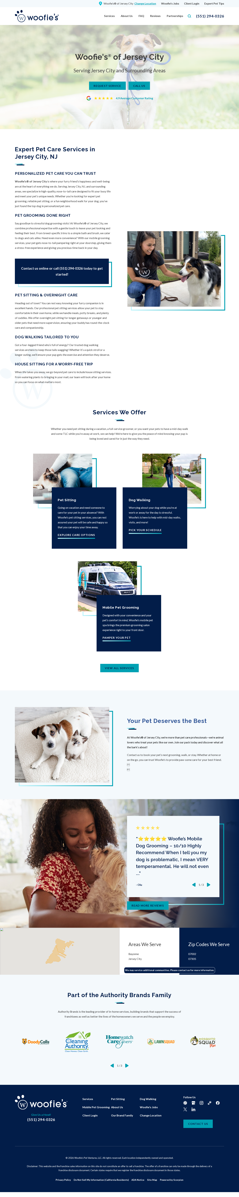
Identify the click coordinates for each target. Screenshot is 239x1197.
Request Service (107, 85)
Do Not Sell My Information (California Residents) (101, 1179)
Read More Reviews (148, 905)
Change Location (150, 1115)
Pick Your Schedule (145, 530)
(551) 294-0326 (210, 16)
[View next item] (208, 885)
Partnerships (175, 15)
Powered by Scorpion (171, 1179)
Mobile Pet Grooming (96, 1107)
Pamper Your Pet (117, 637)
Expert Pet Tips (214, 3)
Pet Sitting (118, 1099)
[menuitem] (109, 16)
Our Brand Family (122, 1115)
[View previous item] (194, 885)
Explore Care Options (76, 534)
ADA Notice (137, 1179)
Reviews (155, 15)
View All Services (119, 668)
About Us (127, 15)
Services (109, 15)
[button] (7, 1189)
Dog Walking (148, 1099)
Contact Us (198, 1123)
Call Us (139, 85)
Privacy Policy (63, 1179)
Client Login (191, 3)
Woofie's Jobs (170, 3)
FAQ (141, 15)
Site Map (152, 1179)
